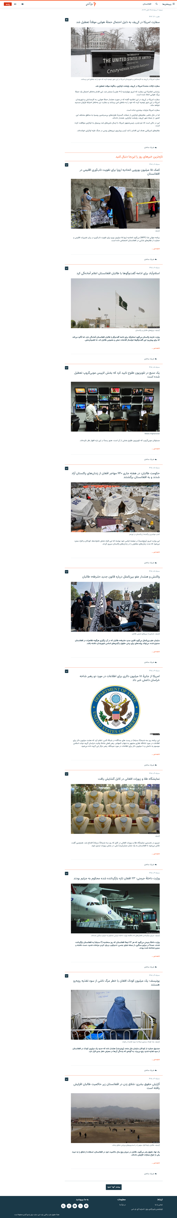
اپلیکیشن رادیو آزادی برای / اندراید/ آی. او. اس (147, 1209)
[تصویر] (22, 4)
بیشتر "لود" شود (113, 1187)
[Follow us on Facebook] (86, 1206)
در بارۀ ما (122, 1205)
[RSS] (63, 1206)
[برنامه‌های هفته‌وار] (15, 4)
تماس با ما (159, 1205)
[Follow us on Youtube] (74, 1206)
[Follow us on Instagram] (69, 1206)
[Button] (150, 147)
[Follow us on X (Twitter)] (80, 1206)
